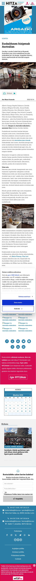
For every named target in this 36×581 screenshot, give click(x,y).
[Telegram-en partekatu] (29, 341)
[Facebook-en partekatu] (7, 341)
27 (7, 400)
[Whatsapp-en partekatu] (12, 347)
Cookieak (18, 559)
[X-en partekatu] (12, 341)
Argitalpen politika (18, 548)
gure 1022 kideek (13, 275)
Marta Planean (17, 256)
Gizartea (5, 38)
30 (19, 400)
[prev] (6, 395)
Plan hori (25, 256)
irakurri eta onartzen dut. (18, 494)
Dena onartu (18, 302)
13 (18, 405)
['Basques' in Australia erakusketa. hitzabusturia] (10, 313)
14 (33, 99)
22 (25, 408)
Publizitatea (18, 531)
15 (25, 405)
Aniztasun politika (18, 552)
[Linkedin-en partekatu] (18, 347)
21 (22, 408)
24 (6, 411)
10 (31, 99)
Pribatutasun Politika (10, 494)
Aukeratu (17, 308)
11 (10, 405)
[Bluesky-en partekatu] (23, 341)
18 (10, 408)
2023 (28, 99)
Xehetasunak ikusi (24, 296)
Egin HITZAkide (18, 377)
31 (23, 400)
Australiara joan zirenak (22, 140)
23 (29, 408)
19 (14, 408)
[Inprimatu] (23, 347)
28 (11, 400)
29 (15, 400)
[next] (30, 395)
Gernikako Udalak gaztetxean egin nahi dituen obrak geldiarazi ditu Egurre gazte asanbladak (16, 452)
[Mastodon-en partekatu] (18, 341)
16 (29, 405)
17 (6, 408)
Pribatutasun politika (18, 555)
